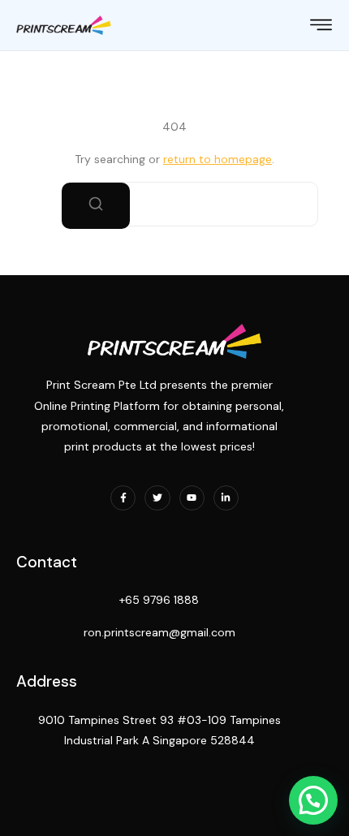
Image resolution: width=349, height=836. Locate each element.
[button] (313, 800)
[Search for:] (174, 204)
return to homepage (217, 159)
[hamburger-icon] (321, 27)
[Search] (96, 206)
